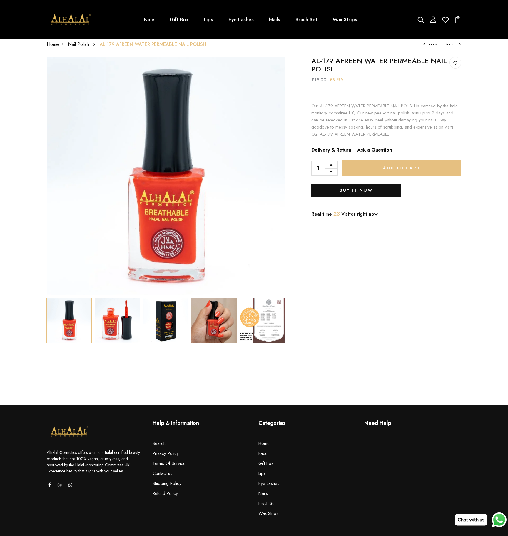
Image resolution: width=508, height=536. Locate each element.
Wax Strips (344, 19)
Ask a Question (374, 150)
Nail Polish (79, 44)
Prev (433, 44)
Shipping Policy (167, 483)
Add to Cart (401, 168)
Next (451, 44)
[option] (166, 176)
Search (159, 443)
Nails (274, 19)
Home (53, 44)
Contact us (162, 473)
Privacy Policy (166, 453)
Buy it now (356, 190)
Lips (208, 19)
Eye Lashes (241, 19)
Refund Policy (165, 493)
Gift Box (179, 19)
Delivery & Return (331, 150)
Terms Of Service (169, 463)
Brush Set (306, 19)
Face (149, 19)
